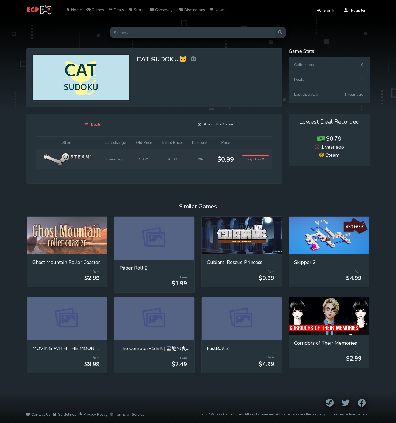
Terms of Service (129, 414)
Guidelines (67, 414)
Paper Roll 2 (134, 268)
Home (76, 9)
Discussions (194, 9)
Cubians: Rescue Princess (234, 262)
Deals (118, 9)
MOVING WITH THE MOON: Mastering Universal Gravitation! (99, 348)
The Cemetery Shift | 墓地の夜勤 (155, 348)
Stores (139, 9)
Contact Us (41, 414)
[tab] (93, 124)
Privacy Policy (95, 414)
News (219, 9)
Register (358, 10)
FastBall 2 (218, 348)
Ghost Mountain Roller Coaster (66, 262)
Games (97, 9)
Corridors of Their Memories (325, 343)
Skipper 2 (305, 262)
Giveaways (164, 9)
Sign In (328, 10)
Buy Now (253, 159)
